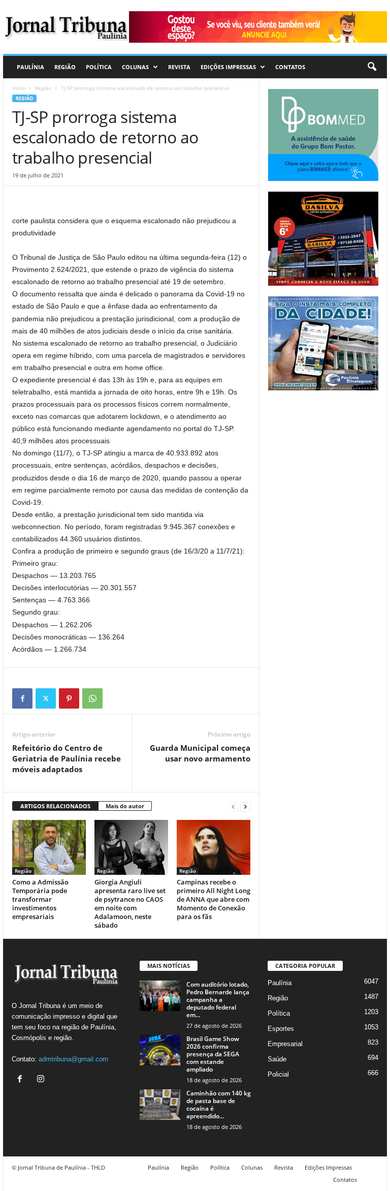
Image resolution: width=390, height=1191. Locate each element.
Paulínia (30, 67)
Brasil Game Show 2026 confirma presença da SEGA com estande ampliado (212, 1054)
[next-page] (245, 806)
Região (65, 67)
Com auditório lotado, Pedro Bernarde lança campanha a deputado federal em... (217, 999)
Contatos (290, 67)
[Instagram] (41, 1080)
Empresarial (285, 1044)
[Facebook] (22, 698)
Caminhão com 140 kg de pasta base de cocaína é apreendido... (218, 1104)
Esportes (281, 1028)
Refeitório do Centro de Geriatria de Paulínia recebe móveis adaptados (66, 758)
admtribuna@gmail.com (73, 1059)
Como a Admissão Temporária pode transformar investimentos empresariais (40, 899)
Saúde (277, 1059)
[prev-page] (233, 806)
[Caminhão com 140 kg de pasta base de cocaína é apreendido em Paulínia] (160, 1104)
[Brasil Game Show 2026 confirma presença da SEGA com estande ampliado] (160, 1050)
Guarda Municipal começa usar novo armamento (200, 753)
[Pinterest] (69, 698)
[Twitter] (46, 698)
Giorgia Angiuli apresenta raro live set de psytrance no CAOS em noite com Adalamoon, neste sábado (130, 903)
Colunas (135, 67)
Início (18, 87)
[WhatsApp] (92, 698)
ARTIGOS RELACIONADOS (55, 806)
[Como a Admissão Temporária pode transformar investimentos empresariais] (49, 847)
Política (99, 67)
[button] (372, 67)
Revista (179, 67)
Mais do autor (125, 806)
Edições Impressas (228, 67)
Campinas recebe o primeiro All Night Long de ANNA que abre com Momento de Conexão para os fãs (213, 899)
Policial (278, 1074)
